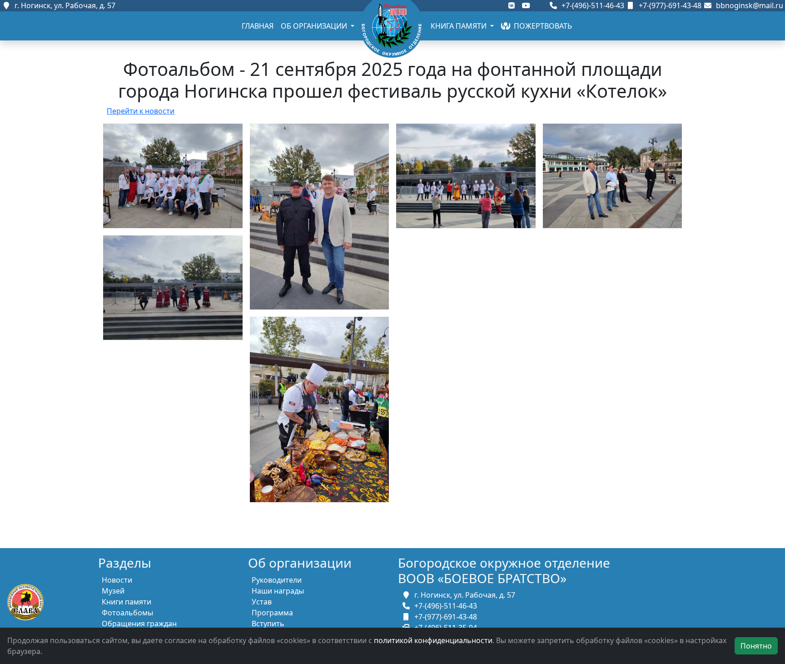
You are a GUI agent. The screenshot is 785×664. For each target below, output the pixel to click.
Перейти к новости (140, 111)
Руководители (277, 580)
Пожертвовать (541, 26)
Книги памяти (126, 602)
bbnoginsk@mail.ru (747, 5)
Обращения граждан (139, 624)
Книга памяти (459, 26)
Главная (257, 26)
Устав (262, 602)
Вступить (268, 624)
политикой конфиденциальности (433, 640)
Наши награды (278, 591)
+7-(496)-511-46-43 (592, 5)
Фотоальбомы (127, 613)
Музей (113, 591)
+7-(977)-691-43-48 (669, 5)
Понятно (756, 646)
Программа (272, 613)
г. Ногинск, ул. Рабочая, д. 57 (63, 5)
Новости (117, 580)
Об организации (315, 26)
